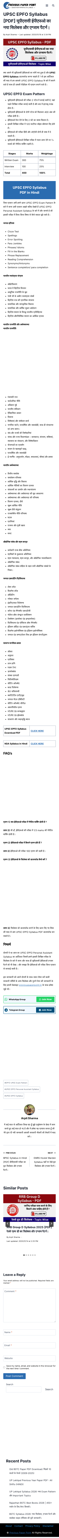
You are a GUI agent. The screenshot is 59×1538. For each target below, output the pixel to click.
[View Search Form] (53, 5)
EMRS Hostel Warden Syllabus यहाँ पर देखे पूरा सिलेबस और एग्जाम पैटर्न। (45, 1159)
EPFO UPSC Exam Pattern (16, 1083)
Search (9, 1384)
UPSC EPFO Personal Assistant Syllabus (22, 1089)
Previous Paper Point (20, 1532)
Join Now (47, 999)
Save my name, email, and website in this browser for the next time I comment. (31, 1367)
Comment (10, 1291)
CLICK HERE (37, 730)
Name (8, 1332)
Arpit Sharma (11, 35)
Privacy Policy (32, 1526)
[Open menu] (46, 5)
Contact (18, 1526)
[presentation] (29, 1208)
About (8, 1526)
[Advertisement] (29, 364)
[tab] (24, 1255)
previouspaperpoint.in (30, 985)
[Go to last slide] (7, 1223)
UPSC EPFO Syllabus (14, 1096)
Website (8, 1358)
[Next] (51, 1223)
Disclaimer (48, 1526)
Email (8, 1345)
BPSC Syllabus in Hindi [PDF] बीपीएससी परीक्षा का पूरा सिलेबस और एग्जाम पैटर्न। (15, 1161)
